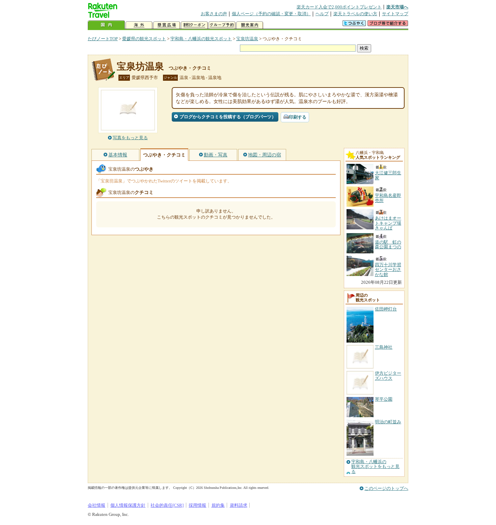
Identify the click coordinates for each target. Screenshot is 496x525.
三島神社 (383, 347)
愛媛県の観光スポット (144, 38)
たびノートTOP (103, 38)
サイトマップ (395, 13)
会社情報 (96, 505)
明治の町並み (388, 421)
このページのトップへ (386, 488)
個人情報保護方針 (127, 505)
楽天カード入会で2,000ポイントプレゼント (339, 6)
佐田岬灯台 (386, 308)
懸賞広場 (166, 25)
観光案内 (249, 25)
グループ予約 (222, 25)
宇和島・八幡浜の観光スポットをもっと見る (375, 466)
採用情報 (197, 505)
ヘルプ (322, 13)
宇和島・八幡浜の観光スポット (201, 38)
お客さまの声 (214, 13)
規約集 (218, 505)
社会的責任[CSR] (167, 505)
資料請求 (238, 505)
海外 (139, 25)
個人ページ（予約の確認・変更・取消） (271, 13)
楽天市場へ (397, 6)
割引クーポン (194, 25)
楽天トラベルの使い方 (355, 13)
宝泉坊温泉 (247, 38)
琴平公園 (383, 399)
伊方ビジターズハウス (388, 375)
